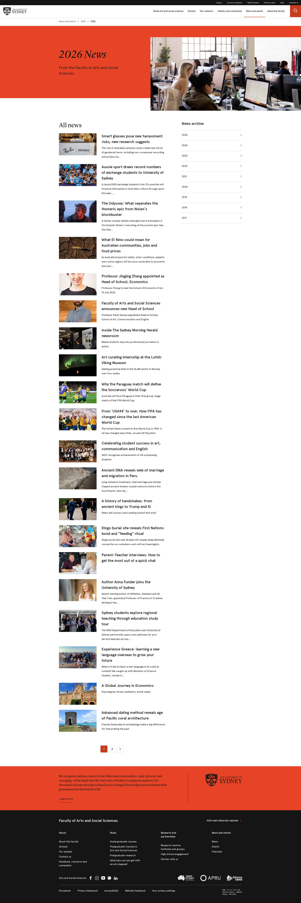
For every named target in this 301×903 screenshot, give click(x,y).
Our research (206, 11)
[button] (295, 11)
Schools (191, 11)
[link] (219, 3)
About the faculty (276, 11)
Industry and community (230, 11)
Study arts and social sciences (168, 11)
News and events (254, 11)
